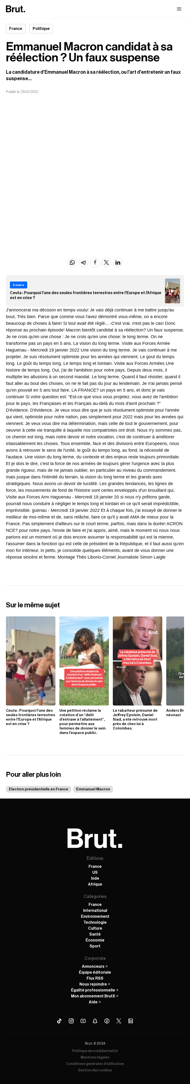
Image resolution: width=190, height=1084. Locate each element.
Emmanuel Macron (93, 789)
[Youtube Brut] (83, 1021)
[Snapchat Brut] (95, 1021)
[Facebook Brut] (107, 1021)
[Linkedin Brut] (131, 1021)
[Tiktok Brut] (59, 1021)
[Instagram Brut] (71, 1021)
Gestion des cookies (95, 1070)
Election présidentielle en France (38, 789)
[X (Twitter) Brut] (119, 1021)
